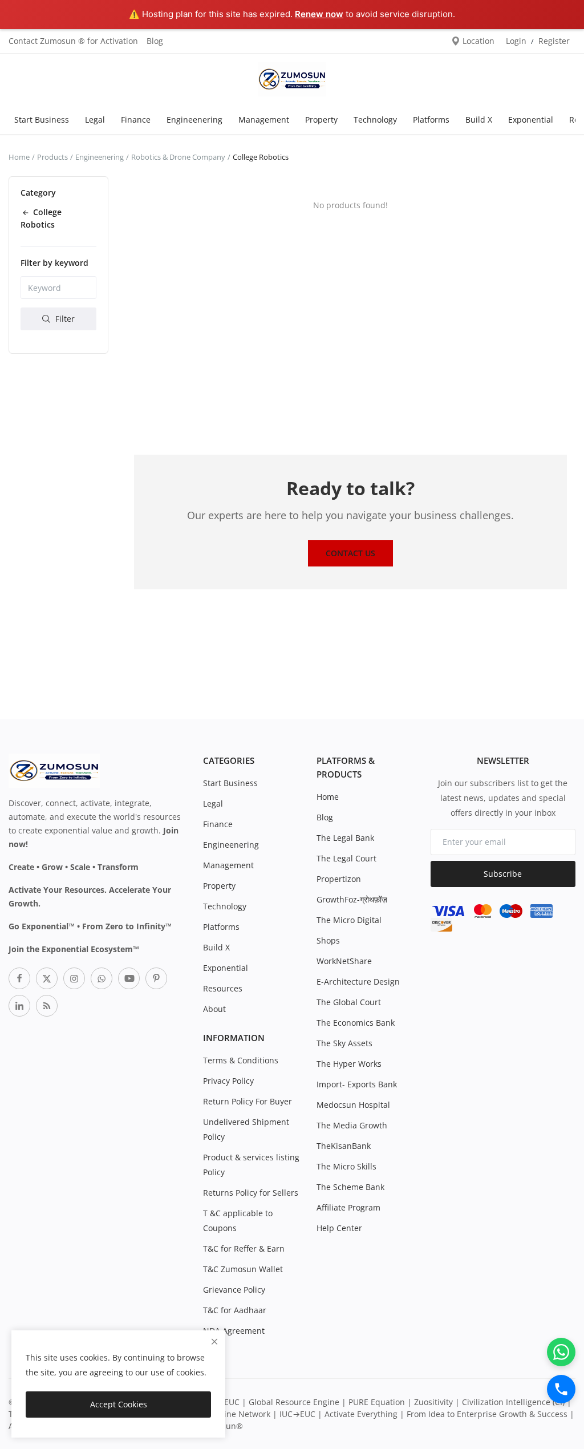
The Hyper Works (349, 1063)
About (214, 1008)
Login (516, 40)
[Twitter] (47, 978)
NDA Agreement (234, 1330)
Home (19, 157)
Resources (222, 988)
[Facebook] (19, 978)
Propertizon (339, 878)
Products (52, 157)
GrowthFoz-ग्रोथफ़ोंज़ (352, 899)
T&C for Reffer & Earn (244, 1248)
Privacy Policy (228, 1080)
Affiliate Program (348, 1207)
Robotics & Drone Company (178, 157)
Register (554, 40)
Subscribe (503, 873)
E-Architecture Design (358, 981)
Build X (478, 119)
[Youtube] (129, 978)
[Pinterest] (156, 978)
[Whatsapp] (101, 978)
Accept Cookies (118, 1404)
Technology (375, 119)
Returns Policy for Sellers (250, 1192)
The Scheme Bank (350, 1186)
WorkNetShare (344, 961)
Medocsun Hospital (353, 1104)
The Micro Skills (346, 1166)
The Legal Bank (345, 837)
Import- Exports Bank (357, 1084)
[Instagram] (74, 978)
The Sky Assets (344, 1043)
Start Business (41, 119)
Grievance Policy (234, 1289)
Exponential (530, 119)
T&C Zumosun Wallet (243, 1269)
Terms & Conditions (240, 1060)
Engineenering (194, 119)
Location (477, 40)
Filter (64, 318)
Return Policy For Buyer (247, 1101)
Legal (95, 119)
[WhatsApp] (561, 1352)
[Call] (561, 1389)
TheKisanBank (344, 1145)
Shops (328, 940)
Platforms (431, 119)
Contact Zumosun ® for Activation (73, 40)
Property (321, 119)
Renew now (319, 14)
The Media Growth (352, 1125)
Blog (155, 40)
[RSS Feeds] (47, 1006)
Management (263, 119)
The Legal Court (346, 858)
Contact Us (350, 553)
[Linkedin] (19, 1006)
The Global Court (349, 1002)
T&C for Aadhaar (234, 1310)
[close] (214, 1341)
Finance (136, 119)
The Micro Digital (349, 919)
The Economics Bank (356, 1022)
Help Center (339, 1228)
